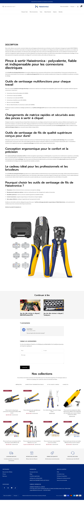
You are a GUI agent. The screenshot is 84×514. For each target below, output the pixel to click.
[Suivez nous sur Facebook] (4, 488)
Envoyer (24, 367)
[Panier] (80, 6)
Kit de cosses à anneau (53, 384)
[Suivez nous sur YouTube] (11, 488)
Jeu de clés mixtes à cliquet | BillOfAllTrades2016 (30, 314)
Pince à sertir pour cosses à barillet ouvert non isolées (52, 442)
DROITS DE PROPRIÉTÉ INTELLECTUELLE (39, 480)
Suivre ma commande (62, 480)
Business (5, 476)
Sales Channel (47, 12)
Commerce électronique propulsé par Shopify (36, 495)
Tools (41, 12)
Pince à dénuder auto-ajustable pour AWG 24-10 (32, 411)
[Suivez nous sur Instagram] (8, 488)
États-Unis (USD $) (64, 6)
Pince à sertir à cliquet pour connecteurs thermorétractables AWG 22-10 (12, 412)
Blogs (31, 474)
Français (72, 6)
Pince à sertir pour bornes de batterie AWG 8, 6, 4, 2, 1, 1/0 (32, 442)
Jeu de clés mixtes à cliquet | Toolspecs (53, 314)
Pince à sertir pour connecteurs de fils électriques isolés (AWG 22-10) (12, 442)
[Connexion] (77, 6)
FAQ (58, 472)
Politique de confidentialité (44, 344)
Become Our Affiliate (7, 472)
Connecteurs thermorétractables (34, 384)
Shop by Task (24, 12)
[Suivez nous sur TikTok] (15, 488)
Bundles (61, 12)
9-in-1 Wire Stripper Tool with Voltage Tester (52, 411)
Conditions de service (58, 344)
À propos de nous (34, 472)
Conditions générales (35, 476)
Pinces (4, 474)
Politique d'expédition (62, 476)
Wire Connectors (34, 12)
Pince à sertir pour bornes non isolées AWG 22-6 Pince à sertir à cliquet (72, 442)
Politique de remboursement (63, 478)
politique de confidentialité (36, 478)
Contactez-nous (60, 474)
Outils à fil (19, 384)
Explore (55, 12)
